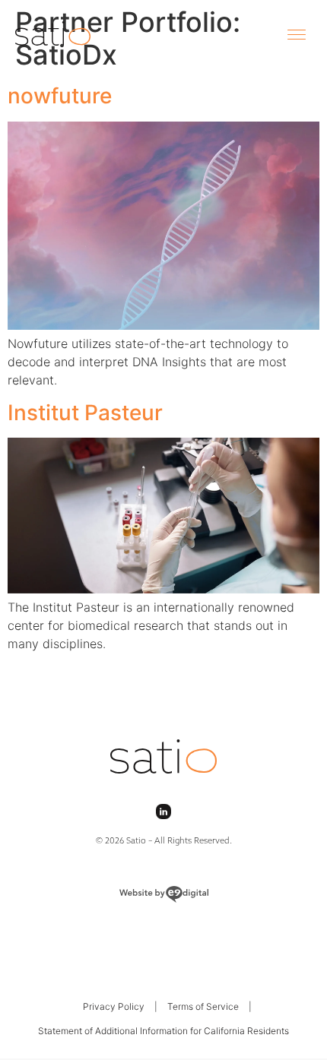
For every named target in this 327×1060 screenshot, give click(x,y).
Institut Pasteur (85, 413)
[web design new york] (163, 894)
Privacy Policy (113, 1006)
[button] (296, 33)
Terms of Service (203, 1006)
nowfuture (60, 96)
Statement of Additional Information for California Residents (163, 1030)
